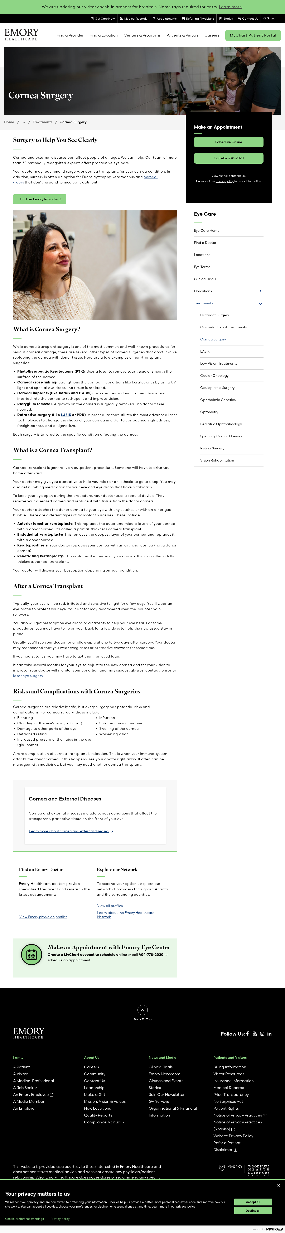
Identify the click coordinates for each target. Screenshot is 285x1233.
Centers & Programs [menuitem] (142, 35)
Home (9, 122)
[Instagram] (262, 1033)
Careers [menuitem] (211, 35)
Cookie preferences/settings (24, 1218)
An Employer (24, 1108)
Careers (91, 1067)
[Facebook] (247, 1033)
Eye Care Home (206, 230)
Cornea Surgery (213, 339)
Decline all (253, 1210)
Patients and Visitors (230, 1057)
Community (94, 1073)
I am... (18, 1057)
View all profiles (110, 906)
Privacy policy (60, 1218)
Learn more (230, 6)
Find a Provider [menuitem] (70, 35)
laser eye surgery (28, 676)
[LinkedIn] (269, 1033)
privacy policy (225, 181)
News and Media (163, 1057)
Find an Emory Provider (39, 199)
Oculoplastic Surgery (217, 388)
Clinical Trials (205, 279)
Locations (202, 255)
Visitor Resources (228, 1073)
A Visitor (20, 1073)
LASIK (66, 415)
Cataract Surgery (214, 315)
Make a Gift (94, 1094)
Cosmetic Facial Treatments (223, 327)
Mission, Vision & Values (105, 1101)
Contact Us (94, 1080)
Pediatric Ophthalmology (221, 424)
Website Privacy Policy (233, 1135)
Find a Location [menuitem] (104, 35)
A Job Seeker (25, 1087)
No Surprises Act (228, 1101)
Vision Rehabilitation (217, 460)
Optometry (209, 412)
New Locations (97, 1108)
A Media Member (28, 1101)
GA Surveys (159, 1101)
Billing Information (229, 1067)
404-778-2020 (151, 954)
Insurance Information (233, 1080)
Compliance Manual (102, 1122)
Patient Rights (226, 1108)
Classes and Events (166, 1080)
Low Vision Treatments (218, 363)
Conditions (203, 291)
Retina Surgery (212, 448)
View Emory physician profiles (43, 917)
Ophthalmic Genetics (218, 400)
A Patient (21, 1067)
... (24, 122)
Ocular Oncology (214, 375)
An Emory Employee (31, 1094)
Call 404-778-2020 (229, 158)
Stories (155, 1087)
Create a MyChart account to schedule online (87, 954)
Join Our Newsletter (167, 1094)
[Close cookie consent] (278, 1185)
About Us (91, 1057)
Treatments (42, 122)
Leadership (94, 1087)
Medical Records (228, 1087)
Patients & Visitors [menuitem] (182, 35)
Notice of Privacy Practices (237, 1115)
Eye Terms (202, 267)
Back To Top (142, 1019)
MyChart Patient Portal (253, 35)
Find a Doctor (205, 242)
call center (231, 175)
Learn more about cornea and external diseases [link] (69, 831)
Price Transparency (231, 1094)
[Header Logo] (21, 35)
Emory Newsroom (164, 1073)
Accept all (253, 1202)
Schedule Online (228, 142)
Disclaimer (222, 1149)
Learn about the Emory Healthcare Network (125, 915)
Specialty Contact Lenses (221, 436)
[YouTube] (254, 1033)
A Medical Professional (33, 1080)
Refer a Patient (227, 1142)
